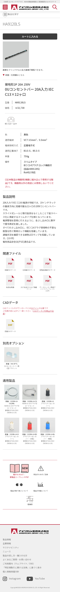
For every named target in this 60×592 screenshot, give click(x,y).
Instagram (15, 578)
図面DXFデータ (10, 331)
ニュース (7, 551)
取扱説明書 (10, 287)
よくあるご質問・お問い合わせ (17, 559)
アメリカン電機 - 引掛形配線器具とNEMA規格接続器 (30, 7)
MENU (5, 7)
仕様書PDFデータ (29, 270)
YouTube (40, 578)
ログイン (35, 308)
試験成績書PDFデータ (47, 270)
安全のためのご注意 (40, 474)
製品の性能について (40, 491)
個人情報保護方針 (11, 571)
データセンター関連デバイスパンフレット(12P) (47, 289)
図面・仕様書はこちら (14, 75)
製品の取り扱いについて (19, 491)
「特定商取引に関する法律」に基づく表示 (22, 567)
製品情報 (7, 539)
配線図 (30, 504)
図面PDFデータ (10, 270)
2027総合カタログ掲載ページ (29, 288)
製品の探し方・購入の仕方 (15, 555)
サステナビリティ (11, 547)
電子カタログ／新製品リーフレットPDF (19, 475)
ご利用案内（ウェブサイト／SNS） (19, 563)
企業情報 (7, 543)
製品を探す (13, 14)
